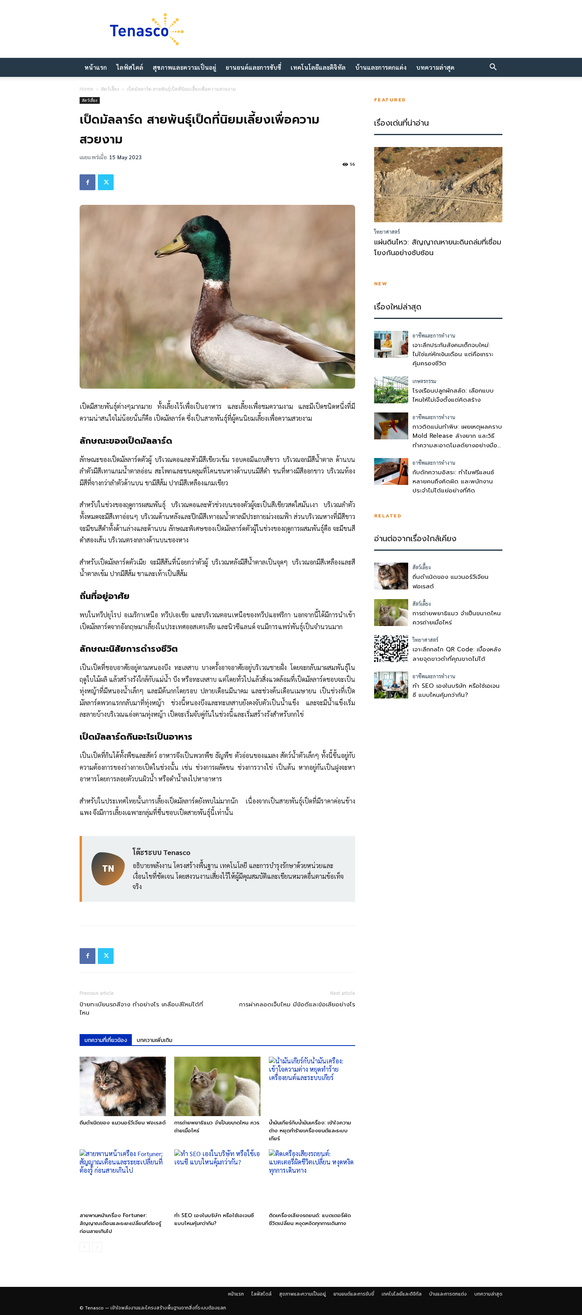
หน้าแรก (95, 67)
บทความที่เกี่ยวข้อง (105, 1040)
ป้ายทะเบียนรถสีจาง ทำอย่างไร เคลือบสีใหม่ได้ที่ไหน (141, 1008)
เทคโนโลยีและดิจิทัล (318, 67)
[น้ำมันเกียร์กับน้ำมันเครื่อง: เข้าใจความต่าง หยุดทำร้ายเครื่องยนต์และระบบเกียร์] (312, 1086)
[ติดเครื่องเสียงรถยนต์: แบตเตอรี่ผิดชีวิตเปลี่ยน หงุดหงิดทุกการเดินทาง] (312, 1179)
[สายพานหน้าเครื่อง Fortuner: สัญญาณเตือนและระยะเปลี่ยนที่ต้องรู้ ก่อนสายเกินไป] (123, 1179)
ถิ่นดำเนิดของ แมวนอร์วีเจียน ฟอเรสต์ (122, 1122)
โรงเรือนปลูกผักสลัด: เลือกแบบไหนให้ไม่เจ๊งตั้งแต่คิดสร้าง (453, 395)
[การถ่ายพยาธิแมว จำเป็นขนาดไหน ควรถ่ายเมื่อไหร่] (217, 1086)
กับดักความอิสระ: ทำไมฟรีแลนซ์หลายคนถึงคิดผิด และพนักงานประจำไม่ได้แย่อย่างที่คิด (453, 481)
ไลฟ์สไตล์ (129, 67)
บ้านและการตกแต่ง (381, 67)
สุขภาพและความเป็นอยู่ (184, 67)
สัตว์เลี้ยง (110, 89)
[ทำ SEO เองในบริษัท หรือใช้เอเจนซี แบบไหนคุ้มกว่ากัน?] (217, 1179)
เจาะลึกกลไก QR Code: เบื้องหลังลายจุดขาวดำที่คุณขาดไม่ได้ (457, 654)
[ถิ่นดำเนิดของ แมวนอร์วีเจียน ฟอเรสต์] (123, 1086)
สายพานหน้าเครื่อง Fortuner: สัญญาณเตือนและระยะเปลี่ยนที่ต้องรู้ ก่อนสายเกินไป (120, 1223)
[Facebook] (87, 182)
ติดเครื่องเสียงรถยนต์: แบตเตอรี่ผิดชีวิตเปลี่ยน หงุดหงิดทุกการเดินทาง (310, 1219)
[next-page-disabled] (97, 1247)
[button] (492, 67)
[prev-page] (84, 1247)
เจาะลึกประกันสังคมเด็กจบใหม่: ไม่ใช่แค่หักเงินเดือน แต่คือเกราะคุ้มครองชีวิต (453, 354)
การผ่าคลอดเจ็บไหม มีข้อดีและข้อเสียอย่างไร (297, 1004)
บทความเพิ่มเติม (154, 1040)
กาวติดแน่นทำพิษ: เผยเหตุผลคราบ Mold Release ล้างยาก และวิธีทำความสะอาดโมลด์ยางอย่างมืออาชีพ (457, 440)
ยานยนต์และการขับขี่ (253, 67)
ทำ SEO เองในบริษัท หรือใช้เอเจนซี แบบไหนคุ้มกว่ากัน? (214, 1219)
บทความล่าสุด (435, 67)
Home (86, 89)
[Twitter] (106, 182)
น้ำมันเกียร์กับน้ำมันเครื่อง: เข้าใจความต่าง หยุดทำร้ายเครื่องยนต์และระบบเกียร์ (310, 1130)
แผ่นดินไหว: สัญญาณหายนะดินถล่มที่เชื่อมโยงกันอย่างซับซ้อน (437, 248)
